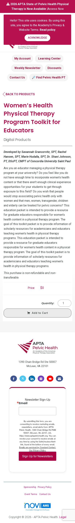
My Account (22, 58)
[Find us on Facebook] (13, 379)
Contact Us (17, 77)
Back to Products (20, 94)
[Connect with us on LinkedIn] (32, 379)
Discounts (54, 68)
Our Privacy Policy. (37, 450)
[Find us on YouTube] (50, 379)
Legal (62, 517)
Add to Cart (40, 313)
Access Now (56, 9)
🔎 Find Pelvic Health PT (49, 77)
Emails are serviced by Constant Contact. (37, 447)
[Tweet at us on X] (22, 379)
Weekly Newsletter (27, 68)
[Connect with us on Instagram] (41, 379)
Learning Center (49, 58)
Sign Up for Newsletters (37, 456)
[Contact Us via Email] (59, 379)
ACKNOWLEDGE (37, 37)
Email (23, 403)
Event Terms (31, 494)
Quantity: (48, 303)
